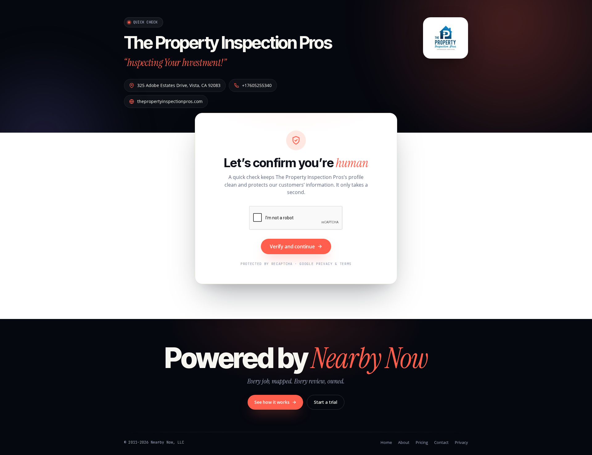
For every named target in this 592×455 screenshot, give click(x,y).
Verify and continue (292, 246)
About (403, 442)
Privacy (461, 442)
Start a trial (325, 402)
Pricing (422, 442)
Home (386, 442)
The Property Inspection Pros (228, 42)
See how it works (272, 402)
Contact (441, 442)
